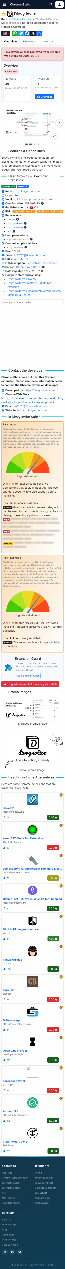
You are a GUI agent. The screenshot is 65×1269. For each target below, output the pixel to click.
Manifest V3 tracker (45, 1187)
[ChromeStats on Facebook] (12, 1252)
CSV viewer (40, 1192)
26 (16, 195)
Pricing (38, 1172)
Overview (10, 41)
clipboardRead (15, 223)
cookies (11, 219)
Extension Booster (11, 1187)
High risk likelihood (50, 211)
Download (29, 41)
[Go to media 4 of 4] (38, 144)
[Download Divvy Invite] (47, 88)
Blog (4, 1229)
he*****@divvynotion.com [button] (30, 255)
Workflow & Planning (47, 19)
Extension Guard (11, 1182)
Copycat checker (43, 1182)
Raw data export (11, 1203)
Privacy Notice (10, 1244)
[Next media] (59, 122)
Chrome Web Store (28, 267)
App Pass (7, 1172)
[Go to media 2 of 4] (30, 144)
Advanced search (43, 1177)
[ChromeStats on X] (20, 1252)
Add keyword (41, 1203)
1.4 (18, 199)
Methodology (9, 1224)
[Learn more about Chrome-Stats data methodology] (43, 267)
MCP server (8, 1198)
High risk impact (24, 211)
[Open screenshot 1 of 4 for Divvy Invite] (30, 122)
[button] (4, 4)
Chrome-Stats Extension (15, 1177)
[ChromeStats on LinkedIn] (5, 1252)
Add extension (42, 1198)
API (4, 1192)
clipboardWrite (15, 227)
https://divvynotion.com (19, 19)
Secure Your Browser (27, 675)
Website (19, 259)
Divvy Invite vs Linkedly (21, 279)
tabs (9, 231)
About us (7, 1219)
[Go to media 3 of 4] (34, 144)
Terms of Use (9, 1239)
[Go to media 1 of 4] (26, 144)
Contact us (8, 1234)
